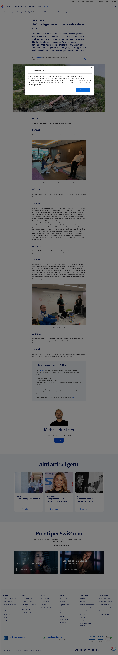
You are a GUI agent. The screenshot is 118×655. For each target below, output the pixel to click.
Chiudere (83, 90)
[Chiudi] (92, 68)
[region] (59, 80)
